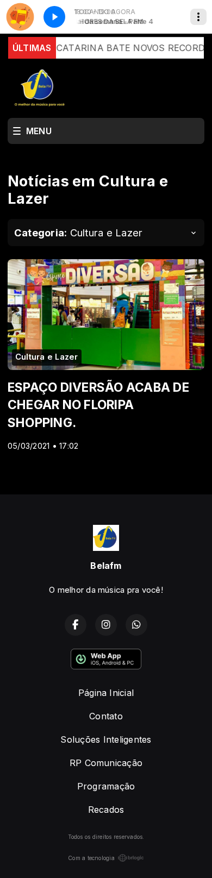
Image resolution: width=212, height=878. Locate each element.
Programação (106, 786)
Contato (106, 716)
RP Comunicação (106, 762)
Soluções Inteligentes (105, 739)
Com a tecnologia (91, 858)
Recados (106, 809)
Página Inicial (106, 692)
